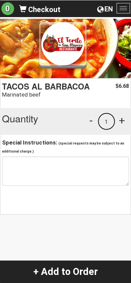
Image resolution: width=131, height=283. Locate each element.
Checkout (43, 9)
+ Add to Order (65, 271)
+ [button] (122, 120)
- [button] (91, 120)
